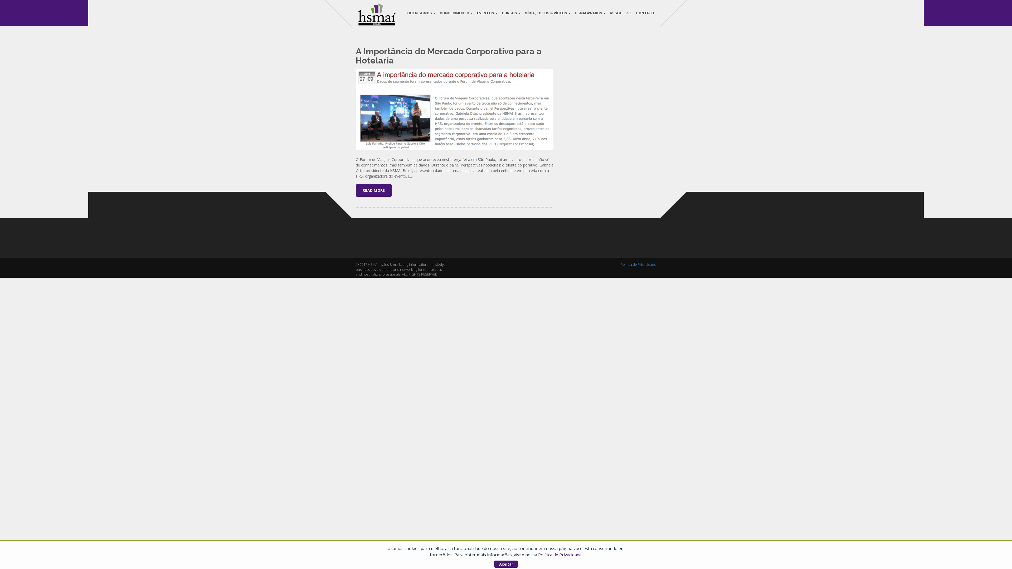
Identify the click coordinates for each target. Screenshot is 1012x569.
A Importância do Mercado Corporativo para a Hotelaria (449, 55)
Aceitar (506, 564)
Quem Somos (420, 13)
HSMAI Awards (589, 13)
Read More (374, 190)
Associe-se (621, 13)
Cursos (510, 13)
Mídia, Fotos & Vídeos (546, 13)
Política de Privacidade (560, 555)
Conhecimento (455, 13)
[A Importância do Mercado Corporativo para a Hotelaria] (454, 109)
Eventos (486, 13)
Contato (645, 13)
